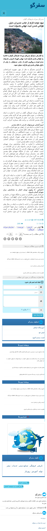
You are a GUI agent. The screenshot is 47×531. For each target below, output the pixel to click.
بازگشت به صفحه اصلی (13, 486)
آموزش (34, 471)
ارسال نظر (37, 315)
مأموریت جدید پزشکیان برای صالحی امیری (33, 273)
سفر (8, 466)
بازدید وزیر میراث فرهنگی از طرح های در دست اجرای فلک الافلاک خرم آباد (25, 259)
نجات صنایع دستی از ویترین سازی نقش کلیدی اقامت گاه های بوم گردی (27, 352)
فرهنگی (31, 230)
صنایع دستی (23, 466)
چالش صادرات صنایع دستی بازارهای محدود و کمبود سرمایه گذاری (28, 367)
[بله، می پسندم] (21, 234)
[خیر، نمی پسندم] (11, 234)
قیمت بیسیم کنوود (38, 337)
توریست (20, 227)
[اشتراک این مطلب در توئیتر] (12, 239)
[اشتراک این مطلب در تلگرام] (20, 239)
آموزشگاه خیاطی (38, 327)
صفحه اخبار (23, 483)
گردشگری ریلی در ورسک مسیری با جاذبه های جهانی (31, 374)
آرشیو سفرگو (42, 528)
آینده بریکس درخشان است (37, 266)
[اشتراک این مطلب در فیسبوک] (16, 239)
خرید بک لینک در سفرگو (39, 523)
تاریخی (29, 227)
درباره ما (43, 518)
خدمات (14, 466)
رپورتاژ (27, 471)
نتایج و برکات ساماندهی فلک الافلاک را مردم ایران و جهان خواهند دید (27, 252)
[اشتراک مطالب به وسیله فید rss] (5, 239)
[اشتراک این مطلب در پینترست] (8, 239)
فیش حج (41, 332)
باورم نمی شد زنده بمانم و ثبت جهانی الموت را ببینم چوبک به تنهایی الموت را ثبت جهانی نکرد (25, 359)
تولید (40, 471)
